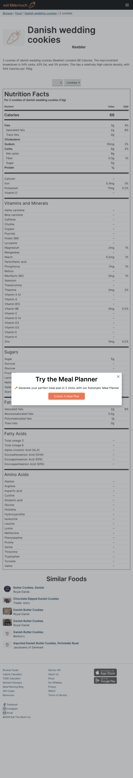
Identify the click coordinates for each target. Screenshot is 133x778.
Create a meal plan (66, 396)
